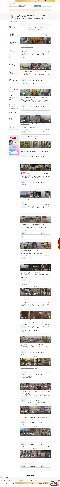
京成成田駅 (35, 27)
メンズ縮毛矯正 (11, 87)
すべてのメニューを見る (47, 51)
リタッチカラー (11, 64)
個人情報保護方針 (4, 484)
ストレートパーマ (11, 71)
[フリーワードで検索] (20, 6)
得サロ (10, 99)
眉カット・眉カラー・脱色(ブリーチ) (13, 80)
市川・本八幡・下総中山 (12, 33)
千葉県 (10, 26)
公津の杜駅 (40, 27)
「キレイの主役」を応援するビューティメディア (5, 480)
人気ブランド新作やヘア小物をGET (19, 480)
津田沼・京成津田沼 (12, 34)
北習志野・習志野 (12, 35)
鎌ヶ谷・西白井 (11, 50)
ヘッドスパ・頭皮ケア (15, 21)
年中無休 (10, 117)
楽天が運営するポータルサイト (34, 480)
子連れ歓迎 (10, 120)
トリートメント (11, 72)
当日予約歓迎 (10, 119)
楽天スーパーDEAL (11, 98)
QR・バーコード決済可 (11, 128)
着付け (10, 79)
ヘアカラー (10, 63)
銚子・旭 (11, 43)
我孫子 (10, 49)
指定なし (10, 57)
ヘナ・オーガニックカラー (12, 65)
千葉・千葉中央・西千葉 (12, 27)
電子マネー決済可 (22, 21)
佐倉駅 (42, 27)
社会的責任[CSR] (8, 484)
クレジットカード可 (11, 127)
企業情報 (1, 484)
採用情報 (12, 484)
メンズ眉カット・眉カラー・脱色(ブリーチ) (13, 90)
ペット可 (10, 125)
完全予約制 (10, 118)
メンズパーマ (10, 86)
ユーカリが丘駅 (38, 29)
